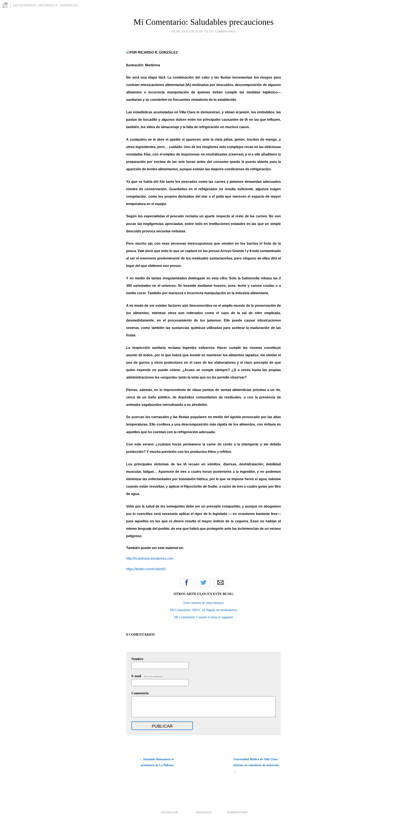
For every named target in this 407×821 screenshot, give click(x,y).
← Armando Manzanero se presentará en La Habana (156, 762)
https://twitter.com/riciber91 (146, 569)
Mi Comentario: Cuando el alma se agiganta (203, 617)
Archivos (203, 812)
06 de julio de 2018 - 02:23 (192, 31)
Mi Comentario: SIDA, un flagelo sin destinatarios (203, 610)
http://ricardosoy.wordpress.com (149, 558)
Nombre (137, 659)
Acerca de (169, 812)
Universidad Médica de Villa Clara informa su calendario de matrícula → (256, 765)
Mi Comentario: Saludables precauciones (204, 22)
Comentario (225, 31)
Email (220, 582)
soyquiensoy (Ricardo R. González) (46, 5)
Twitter (203, 582)
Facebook (186, 582)
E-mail (147, 676)
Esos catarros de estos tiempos (203, 603)
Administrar (237, 812)
